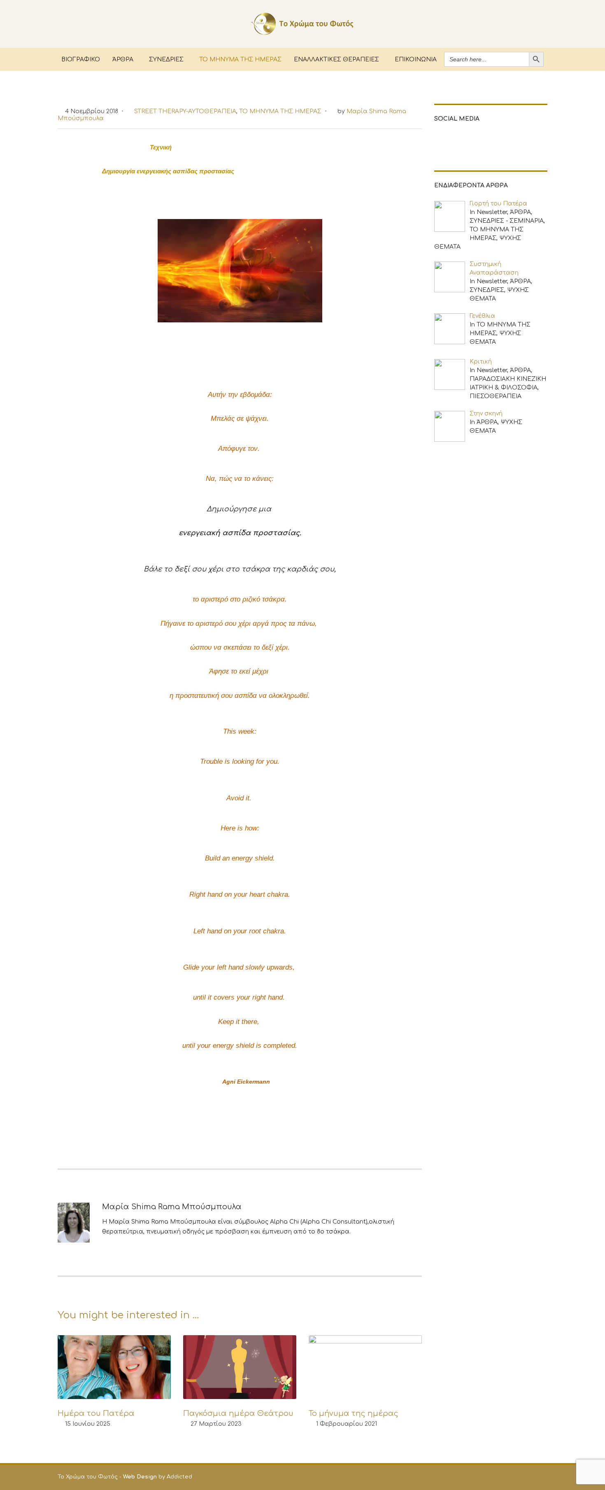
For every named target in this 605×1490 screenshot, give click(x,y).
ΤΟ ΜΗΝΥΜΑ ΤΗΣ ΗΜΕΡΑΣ (240, 59)
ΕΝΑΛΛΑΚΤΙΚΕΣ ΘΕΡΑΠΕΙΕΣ (336, 59)
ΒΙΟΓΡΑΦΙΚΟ (80, 59)
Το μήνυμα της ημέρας (353, 1413)
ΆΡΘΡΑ (122, 59)
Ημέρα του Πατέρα (96, 1413)
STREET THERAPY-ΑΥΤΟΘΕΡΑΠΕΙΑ (185, 111)
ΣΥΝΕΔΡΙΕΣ (166, 59)
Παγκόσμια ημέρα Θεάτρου (238, 1413)
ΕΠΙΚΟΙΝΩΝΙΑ (416, 59)
